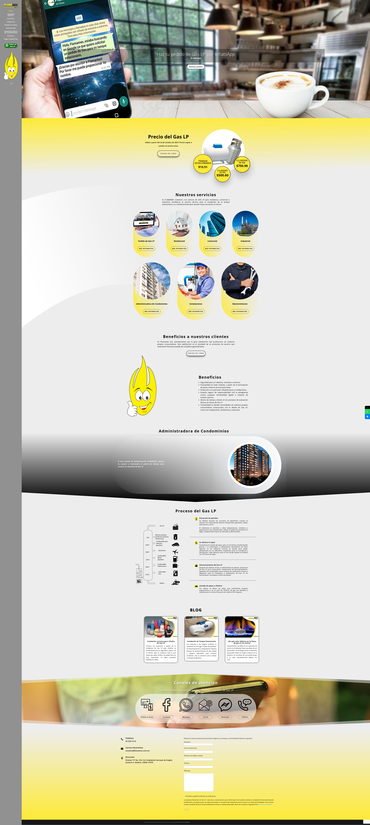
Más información (146, 248)
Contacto (11, 36)
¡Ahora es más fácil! (196, 59)
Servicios (11, 19)
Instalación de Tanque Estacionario (201, 641)
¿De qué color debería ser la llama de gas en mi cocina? (242, 642)
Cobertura (11, 22)
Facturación (11, 28)
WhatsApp (195, 68)
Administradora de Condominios (11, 32)
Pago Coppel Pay (11, 39)
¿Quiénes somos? (11, 14)
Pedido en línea (11, 25)
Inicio (11, 11)
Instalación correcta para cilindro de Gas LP (161, 642)
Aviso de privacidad (264, 804)
